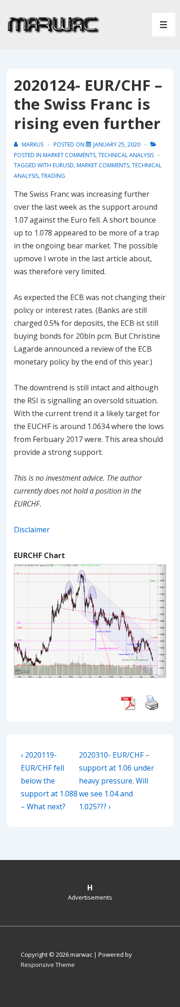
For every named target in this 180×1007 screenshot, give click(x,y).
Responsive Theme (48, 964)
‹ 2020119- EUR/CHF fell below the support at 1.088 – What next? (49, 781)
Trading (53, 176)
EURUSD (63, 165)
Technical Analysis (126, 155)
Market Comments (69, 155)
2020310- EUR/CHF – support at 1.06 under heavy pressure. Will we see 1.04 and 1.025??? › (116, 781)
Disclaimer (32, 529)
